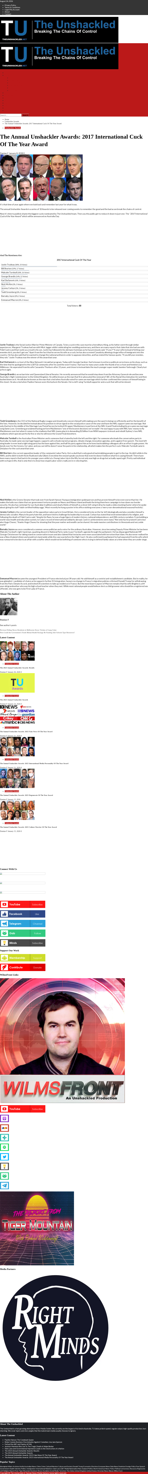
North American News (102, 1469)
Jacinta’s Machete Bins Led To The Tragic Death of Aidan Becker (29, 1446)
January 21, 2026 (14, 736)
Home (7, 73)
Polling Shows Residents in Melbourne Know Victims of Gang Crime (28, 630)
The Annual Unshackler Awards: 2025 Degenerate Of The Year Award (26, 795)
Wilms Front (13, 80)
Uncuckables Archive (17, 90)
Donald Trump (78, 1466)
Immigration (31, 1469)
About (7, 12)
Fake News (114, 1466)
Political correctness (122, 1469)
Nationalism (73, 1469)
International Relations (44, 1469)
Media (67, 1469)
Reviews (8, 110)
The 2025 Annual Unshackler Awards (14, 700)
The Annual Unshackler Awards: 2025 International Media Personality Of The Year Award (34, 763)
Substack (8, 93)
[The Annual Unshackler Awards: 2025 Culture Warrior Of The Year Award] (17, 819)
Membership (9, 95)
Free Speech (140, 1466)
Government (4, 1469)
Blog (6, 100)
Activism (16, 1466)
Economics (87, 1466)
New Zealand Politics (85, 1469)
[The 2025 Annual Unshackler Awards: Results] (17, 660)
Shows (7, 75)
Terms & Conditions (12, 7)
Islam (55, 1469)
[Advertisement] (69, 236)
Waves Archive (14, 88)
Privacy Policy (10, 5)
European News (104, 1466)
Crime (43, 1466)
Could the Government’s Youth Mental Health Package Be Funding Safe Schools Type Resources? (37, 632)
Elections (94, 1466)
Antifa (21, 1466)
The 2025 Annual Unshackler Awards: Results (17, 668)
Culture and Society (65, 1466)
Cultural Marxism (52, 1466)
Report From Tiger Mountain (19, 1471)
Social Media (54, 1471)
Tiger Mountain (15, 83)
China (39, 1466)
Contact (8, 14)
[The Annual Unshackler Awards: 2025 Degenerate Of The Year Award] (17, 787)
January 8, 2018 (16, 153)
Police (112, 1469)
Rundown (33, 1471)
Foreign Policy (131, 1466)
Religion (6, 1471)
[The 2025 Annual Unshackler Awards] (17, 692)
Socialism (46, 1471)
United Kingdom (80, 1471)
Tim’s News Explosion (17, 78)
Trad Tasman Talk (15, 85)
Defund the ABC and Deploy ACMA (18, 1444)
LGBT (62, 1469)
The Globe (70, 1471)
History (7, 108)
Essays (7, 105)
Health (12, 1469)
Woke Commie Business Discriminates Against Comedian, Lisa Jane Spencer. (33, 1442)
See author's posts (8, 625)
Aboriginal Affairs (6, 1466)
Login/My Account (12, 9)
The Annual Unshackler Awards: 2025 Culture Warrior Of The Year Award (28, 827)
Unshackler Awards (12, 103)
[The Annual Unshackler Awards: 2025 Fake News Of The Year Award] (17, 724)
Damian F (4, 153)
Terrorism (62, 1471)
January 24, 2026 (14, 704)
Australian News (30, 1466)
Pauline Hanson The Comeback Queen (19, 1440)
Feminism (122, 1466)
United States (92, 1471)
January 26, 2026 (14, 672)
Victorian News (102, 1471)
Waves (111, 1471)
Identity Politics (20, 1469)
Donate (7, 98)
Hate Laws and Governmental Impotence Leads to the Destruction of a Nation (34, 1449)
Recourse (133, 1469)
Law (58, 1469)
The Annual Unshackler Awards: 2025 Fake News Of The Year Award (26, 731)
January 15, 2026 (14, 799)
